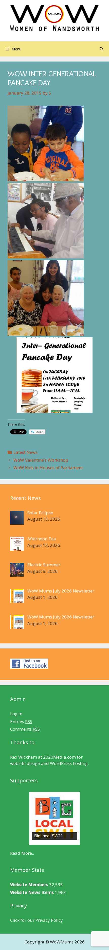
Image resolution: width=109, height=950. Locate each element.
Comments (25, 729)
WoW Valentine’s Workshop (40, 460)
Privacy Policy (49, 920)
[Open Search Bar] (101, 48)
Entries (21, 721)
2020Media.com (59, 757)
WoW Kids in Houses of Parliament (48, 467)
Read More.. (22, 853)
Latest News (25, 452)
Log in (16, 714)
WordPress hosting (69, 763)
